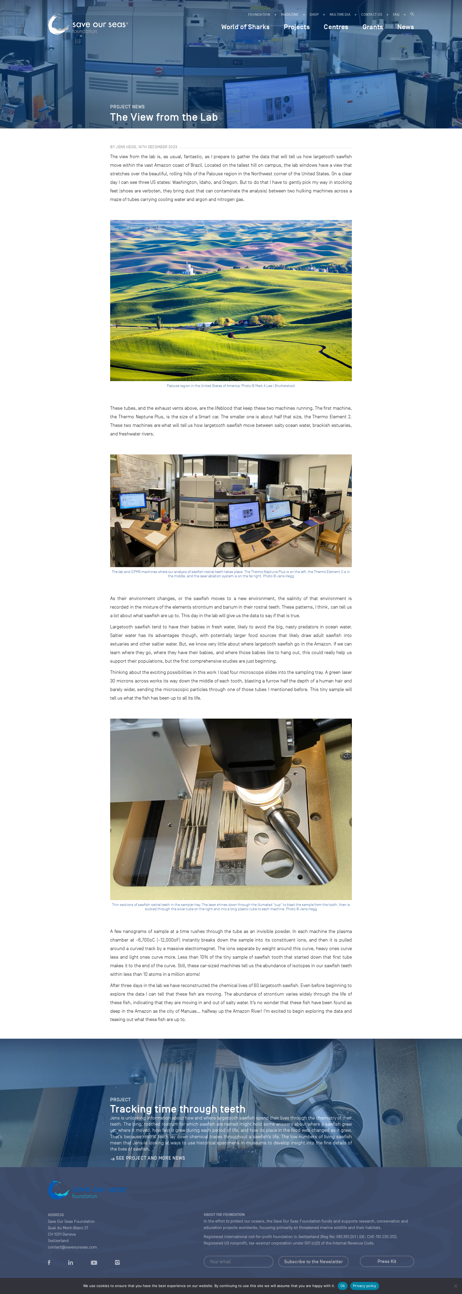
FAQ (396, 14)
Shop (314, 14)
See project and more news (150, 1158)
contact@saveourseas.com (72, 1247)
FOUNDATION (259, 14)
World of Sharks (245, 26)
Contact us (371, 14)
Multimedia (340, 14)
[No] (455, 1286)
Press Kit (387, 1261)
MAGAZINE (290, 14)
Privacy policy (364, 1286)
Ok (342, 1286)
